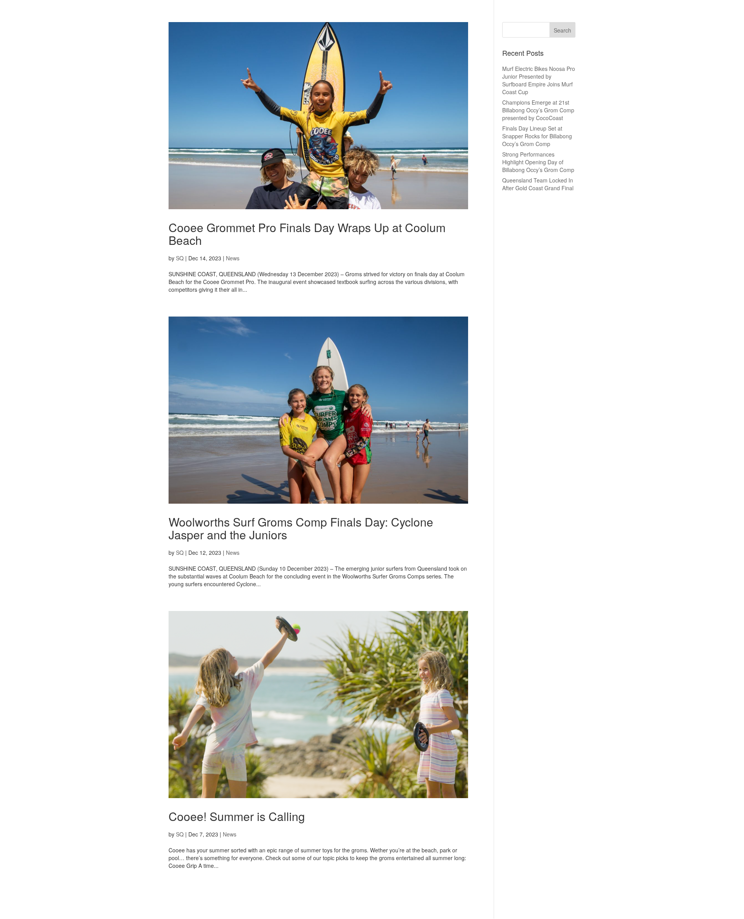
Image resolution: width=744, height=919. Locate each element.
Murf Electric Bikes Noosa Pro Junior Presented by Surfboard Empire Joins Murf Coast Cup (538, 80)
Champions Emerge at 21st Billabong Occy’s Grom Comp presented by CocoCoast (538, 110)
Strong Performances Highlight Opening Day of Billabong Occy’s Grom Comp (538, 162)
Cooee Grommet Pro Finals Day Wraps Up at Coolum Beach (307, 233)
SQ (180, 258)
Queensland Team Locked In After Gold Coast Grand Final (538, 184)
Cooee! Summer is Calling (237, 816)
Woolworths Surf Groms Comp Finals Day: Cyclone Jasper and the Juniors (301, 528)
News (232, 258)
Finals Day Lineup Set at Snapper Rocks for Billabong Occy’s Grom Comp (537, 136)
